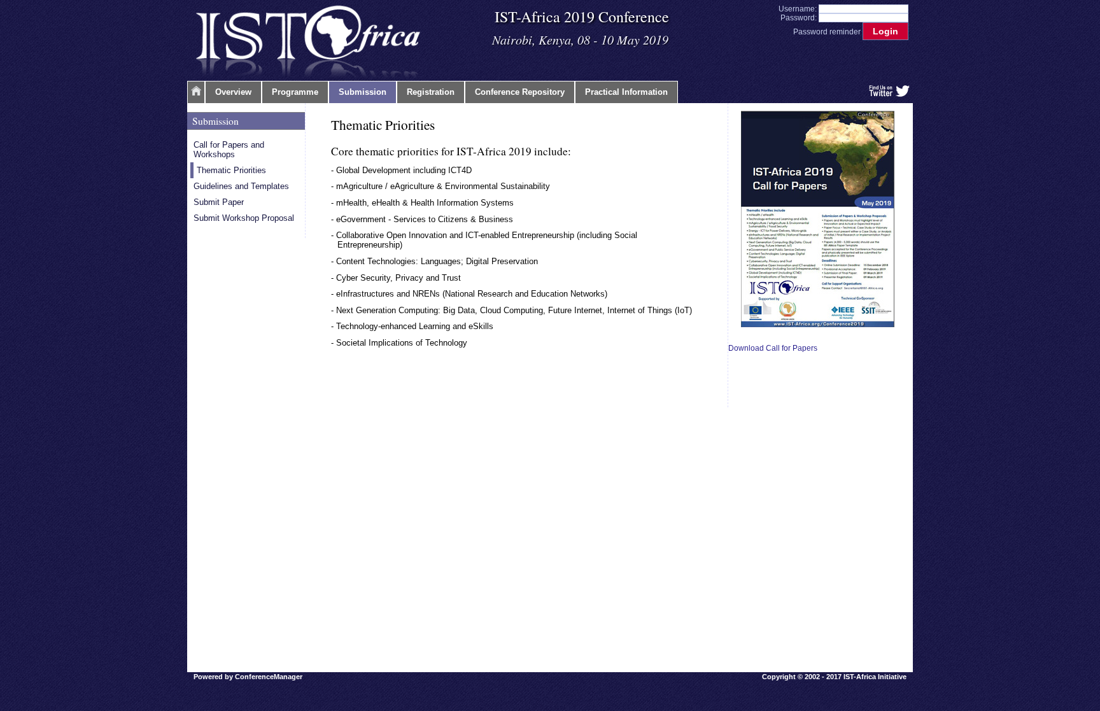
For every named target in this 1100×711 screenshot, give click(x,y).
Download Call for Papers (772, 348)
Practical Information (626, 92)
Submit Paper (219, 202)
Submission (362, 92)
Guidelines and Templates (241, 186)
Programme (295, 92)
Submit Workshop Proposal (244, 218)
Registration (431, 92)
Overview (233, 92)
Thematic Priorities (231, 170)
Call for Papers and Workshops (229, 149)
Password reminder (827, 31)
